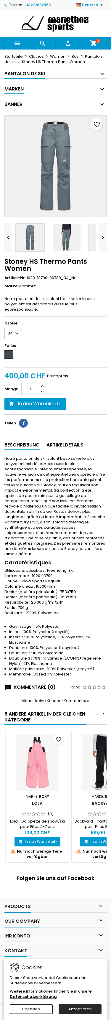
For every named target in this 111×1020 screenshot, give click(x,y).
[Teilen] (23, 423)
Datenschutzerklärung (33, 996)
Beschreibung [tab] (22, 444)
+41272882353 (37, 4)
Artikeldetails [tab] (64, 444)
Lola (37, 803)
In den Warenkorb (34, 403)
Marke (10, 286)
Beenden (31, 1009)
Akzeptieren (80, 1009)
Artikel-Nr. (15, 278)
